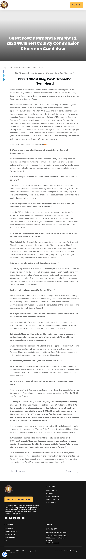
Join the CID (51, 502)
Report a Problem (11, 553)
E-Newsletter (10, 537)
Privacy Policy (31, 551)
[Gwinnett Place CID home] (4, 5)
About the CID (52, 490)
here (46, 144)
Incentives (8, 528)
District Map (9, 534)
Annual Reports (52, 499)
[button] (63, 5)
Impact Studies (10, 531)
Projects (49, 493)
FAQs (6, 540)
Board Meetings (52, 496)
